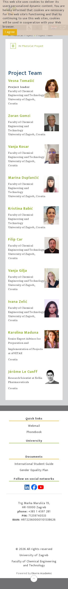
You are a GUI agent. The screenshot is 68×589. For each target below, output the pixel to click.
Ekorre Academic (42, 573)
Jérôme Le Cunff (23, 372)
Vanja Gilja (17, 271)
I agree (10, 32)
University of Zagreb (34, 555)
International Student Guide (34, 464)
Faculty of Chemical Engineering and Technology (34, 563)
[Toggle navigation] (13, 46)
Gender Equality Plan (34, 470)
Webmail (34, 425)
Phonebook (34, 432)
